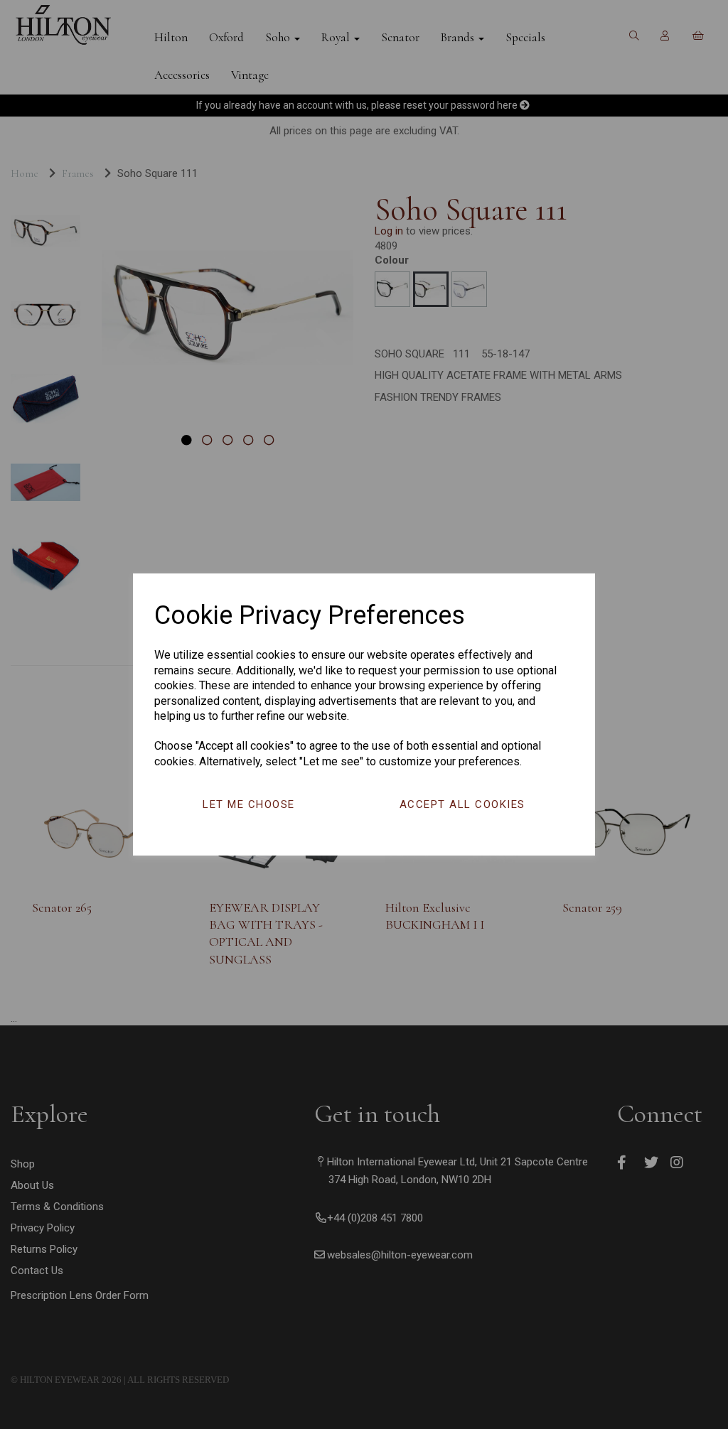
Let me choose (249, 804)
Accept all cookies (462, 804)
